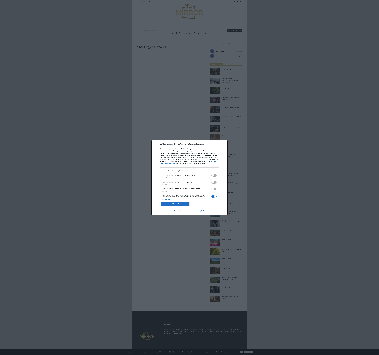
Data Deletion (178, 211)
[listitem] (189, 171)
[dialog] (189, 177)
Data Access (189, 211)
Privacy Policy (200, 211)
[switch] (214, 175)
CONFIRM (175, 204)
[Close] (224, 144)
